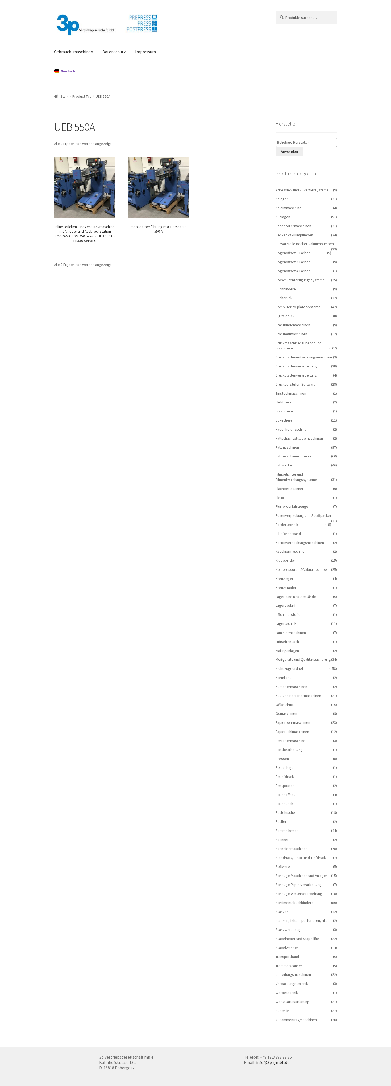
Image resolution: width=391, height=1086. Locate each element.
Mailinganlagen (287, 650)
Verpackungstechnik (292, 983)
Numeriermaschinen (291, 686)
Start (64, 96)
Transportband (287, 956)
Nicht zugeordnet (289, 668)
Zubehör (282, 1010)
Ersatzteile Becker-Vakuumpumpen (306, 243)
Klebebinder (285, 560)
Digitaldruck (285, 315)
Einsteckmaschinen (291, 393)
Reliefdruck (285, 776)
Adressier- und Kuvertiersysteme (302, 190)
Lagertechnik (286, 623)
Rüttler (281, 821)
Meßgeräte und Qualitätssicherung (303, 659)
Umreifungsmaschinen (293, 974)
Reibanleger (285, 767)
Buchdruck (284, 297)
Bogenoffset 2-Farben (293, 261)
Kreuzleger (284, 578)
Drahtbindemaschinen (293, 325)
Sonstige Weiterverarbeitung (299, 893)
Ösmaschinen (286, 713)
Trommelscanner (289, 965)
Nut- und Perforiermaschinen (298, 695)
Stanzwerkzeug (288, 929)
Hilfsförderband (288, 533)
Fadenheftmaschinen (292, 429)
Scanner (282, 839)
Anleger (282, 198)
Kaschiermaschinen (291, 551)
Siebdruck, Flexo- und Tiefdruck (301, 857)
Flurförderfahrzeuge (292, 506)
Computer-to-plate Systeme (298, 306)
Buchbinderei (286, 289)
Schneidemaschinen (291, 848)
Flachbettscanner (289, 488)
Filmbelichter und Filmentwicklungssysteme (296, 477)
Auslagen (283, 216)
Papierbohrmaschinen (293, 722)
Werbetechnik (287, 992)
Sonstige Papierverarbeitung (299, 884)
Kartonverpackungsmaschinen (300, 542)
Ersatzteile (284, 411)
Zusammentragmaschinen (296, 1019)
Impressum (145, 51)
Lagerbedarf (286, 605)
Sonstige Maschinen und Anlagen (302, 875)
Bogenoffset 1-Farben (293, 252)
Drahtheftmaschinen (291, 334)
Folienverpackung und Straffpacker (303, 515)
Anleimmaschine (288, 207)
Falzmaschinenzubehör (294, 456)
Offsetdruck (285, 704)
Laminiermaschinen (291, 632)
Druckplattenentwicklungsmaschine (304, 357)
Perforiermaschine (290, 740)
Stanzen (282, 911)
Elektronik (284, 402)
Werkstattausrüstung (292, 1001)
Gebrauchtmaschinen (73, 51)
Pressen (282, 758)
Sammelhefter (287, 830)
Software (283, 866)
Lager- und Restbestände (296, 596)
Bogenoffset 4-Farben (293, 271)
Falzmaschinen (287, 447)
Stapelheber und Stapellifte (297, 938)
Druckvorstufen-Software (296, 384)
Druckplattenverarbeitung (296, 366)
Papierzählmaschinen (292, 731)
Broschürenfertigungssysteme (300, 280)
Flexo (280, 497)
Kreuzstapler (286, 587)
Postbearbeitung (289, 749)
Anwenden (289, 151)
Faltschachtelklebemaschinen (299, 438)
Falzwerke (284, 465)
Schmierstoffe (289, 614)
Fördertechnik (287, 524)
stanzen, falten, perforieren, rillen (303, 920)
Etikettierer (285, 420)
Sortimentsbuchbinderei (295, 902)
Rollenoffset (285, 794)
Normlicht (283, 677)
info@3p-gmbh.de (272, 1062)
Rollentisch (284, 803)
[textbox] (307, 142)
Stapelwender (287, 947)
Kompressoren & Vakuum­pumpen (302, 569)
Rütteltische (285, 812)
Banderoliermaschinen (293, 226)
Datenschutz (114, 51)
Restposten (285, 785)
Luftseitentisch (287, 641)
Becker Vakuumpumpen (294, 235)
